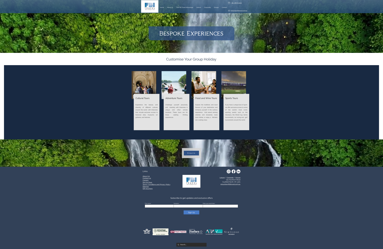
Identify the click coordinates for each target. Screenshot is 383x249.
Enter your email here (209, 203)
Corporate (230, 177)
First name (148, 203)
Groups (237, 177)
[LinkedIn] (238, 171)
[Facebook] (233, 171)
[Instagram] (229, 171)
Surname (176, 203)
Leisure (222, 177)
